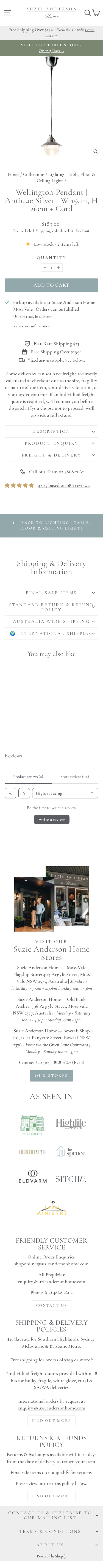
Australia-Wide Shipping (51, 621)
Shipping (43, 230)
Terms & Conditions (50, 1531)
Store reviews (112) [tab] (75, 776)
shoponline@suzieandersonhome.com (51, 1264)
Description (51, 431)
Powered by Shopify (51, 1556)
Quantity (51, 257)
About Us (50, 1545)
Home (13, 174)
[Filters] (24, 793)
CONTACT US (51, 1305)
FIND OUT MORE (51, 1420)
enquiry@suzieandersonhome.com (51, 1281)
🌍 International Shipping (51, 633)
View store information (31, 326)
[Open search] (10, 793)
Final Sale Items (51, 592)
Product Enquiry (51, 443)
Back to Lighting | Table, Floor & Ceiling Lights (55, 525)
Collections (33, 174)
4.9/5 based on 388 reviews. (64, 485)
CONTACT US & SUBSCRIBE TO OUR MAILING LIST (50, 1515)
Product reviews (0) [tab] (28, 776)
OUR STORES (51, 1075)
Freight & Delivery (51, 455)
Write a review (51, 819)
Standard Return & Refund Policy (51, 607)
